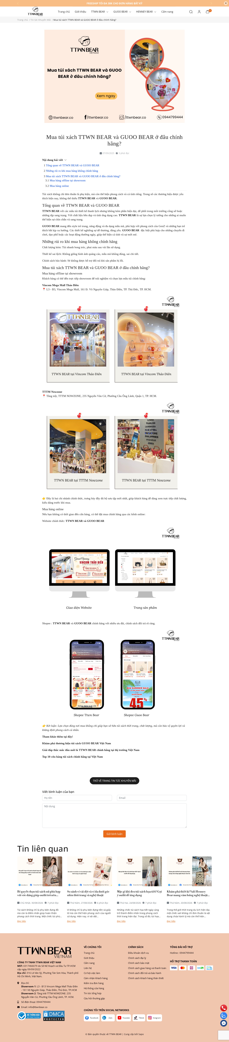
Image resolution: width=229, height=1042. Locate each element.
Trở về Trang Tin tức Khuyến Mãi (114, 780)
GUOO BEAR (130, 230)
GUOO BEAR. (108, 198)
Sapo (141, 1034)
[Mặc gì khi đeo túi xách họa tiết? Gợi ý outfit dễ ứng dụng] (139, 871)
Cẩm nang (89, 962)
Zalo (110, 1018)
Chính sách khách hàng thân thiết (146, 978)
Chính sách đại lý (137, 957)
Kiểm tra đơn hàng (94, 983)
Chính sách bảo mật (138, 962)
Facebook (94, 1018)
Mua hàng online (59, 185)
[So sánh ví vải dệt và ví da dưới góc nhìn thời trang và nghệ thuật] (89, 871)
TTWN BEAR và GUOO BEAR (85, 520)
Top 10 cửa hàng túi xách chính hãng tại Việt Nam (72, 756)
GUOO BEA (49, 226)
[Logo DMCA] (54, 1015)
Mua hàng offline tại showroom (68, 180)
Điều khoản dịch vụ (138, 952)
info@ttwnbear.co (37, 1007)
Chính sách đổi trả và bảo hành (144, 973)
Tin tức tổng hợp (92, 993)
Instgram (157, 1018)
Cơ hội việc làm (92, 973)
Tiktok (141, 1018)
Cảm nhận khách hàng (96, 978)
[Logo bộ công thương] (29, 1015)
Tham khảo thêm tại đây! (57, 736)
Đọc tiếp (21, 921)
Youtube (126, 1018)
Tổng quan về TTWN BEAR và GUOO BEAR (72, 165)
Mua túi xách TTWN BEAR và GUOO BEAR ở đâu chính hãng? (83, 176)
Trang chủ (89, 952)
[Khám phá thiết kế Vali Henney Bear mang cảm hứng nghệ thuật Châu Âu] (189, 871)
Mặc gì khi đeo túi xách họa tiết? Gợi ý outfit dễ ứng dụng (139, 893)
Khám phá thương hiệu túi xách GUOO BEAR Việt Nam (76, 743)
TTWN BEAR (86, 198)
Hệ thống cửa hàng (94, 988)
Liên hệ (88, 968)
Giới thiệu (89, 957)
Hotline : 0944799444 (182, 952)
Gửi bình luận (114, 834)
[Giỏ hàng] (207, 11)
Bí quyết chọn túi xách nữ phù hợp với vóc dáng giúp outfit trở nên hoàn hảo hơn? (38, 893)
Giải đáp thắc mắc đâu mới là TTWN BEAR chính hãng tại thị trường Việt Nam (90, 750)
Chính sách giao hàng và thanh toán (147, 968)
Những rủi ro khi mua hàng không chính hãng (72, 170)
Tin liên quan (42, 848)
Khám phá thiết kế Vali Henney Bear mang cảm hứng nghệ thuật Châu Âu (187, 893)
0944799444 (43, 1001)
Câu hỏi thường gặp (94, 998)
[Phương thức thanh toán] (191, 967)
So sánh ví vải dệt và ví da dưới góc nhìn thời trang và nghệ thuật (88, 893)
